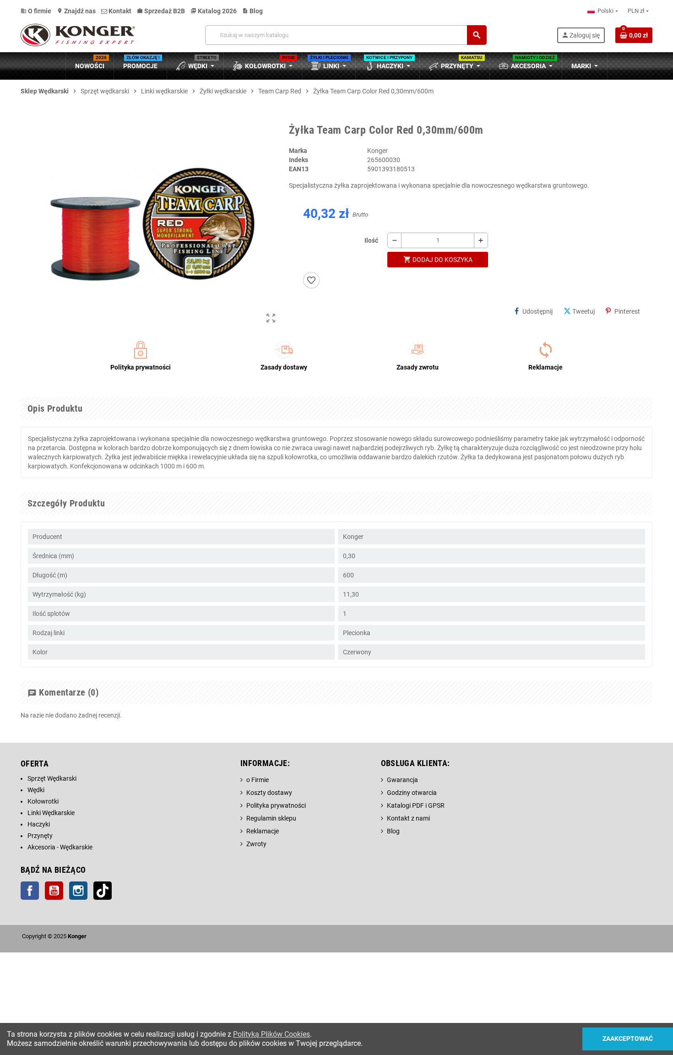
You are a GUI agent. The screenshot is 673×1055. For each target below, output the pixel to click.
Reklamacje (262, 831)
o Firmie (257, 779)
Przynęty (40, 835)
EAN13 (299, 169)
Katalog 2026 (213, 11)
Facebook (30, 890)
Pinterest (627, 311)
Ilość (371, 240)
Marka (298, 150)
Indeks (298, 159)
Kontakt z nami (408, 818)
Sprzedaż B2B (161, 11)
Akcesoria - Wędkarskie (59, 847)
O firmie (36, 11)
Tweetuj (583, 311)
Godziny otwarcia (412, 792)
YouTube (54, 890)
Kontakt (119, 11)
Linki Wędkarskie (51, 812)
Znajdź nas (76, 11)
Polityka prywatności (276, 805)
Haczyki (38, 824)
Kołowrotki (43, 801)
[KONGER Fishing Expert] (78, 34)
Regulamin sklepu (271, 818)
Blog (252, 11)
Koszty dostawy (269, 792)
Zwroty (256, 844)
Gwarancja (402, 779)
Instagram (78, 890)
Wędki (35, 790)
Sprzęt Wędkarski (51, 778)
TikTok (102, 890)
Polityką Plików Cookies (271, 1034)
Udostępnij (537, 311)
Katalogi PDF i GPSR (416, 805)
